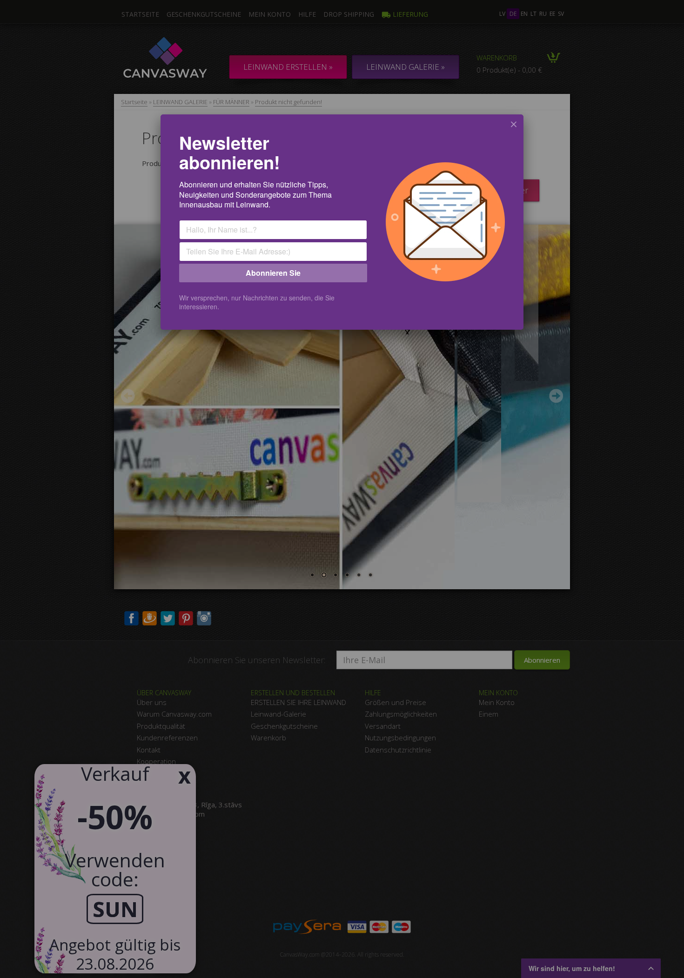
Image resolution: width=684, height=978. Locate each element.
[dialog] (342, 222)
